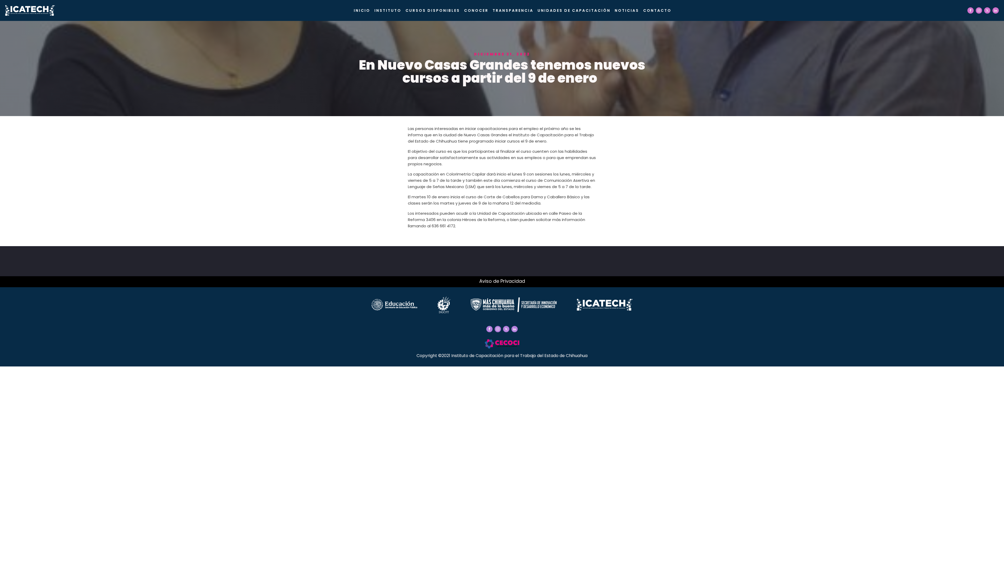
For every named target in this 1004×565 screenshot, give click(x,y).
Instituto (387, 10)
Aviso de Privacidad (502, 281)
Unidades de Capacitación (574, 10)
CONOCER (476, 10)
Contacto (657, 10)
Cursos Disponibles (433, 10)
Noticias (627, 10)
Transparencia (513, 10)
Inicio (362, 10)
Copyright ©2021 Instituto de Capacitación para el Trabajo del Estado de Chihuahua (502, 356)
